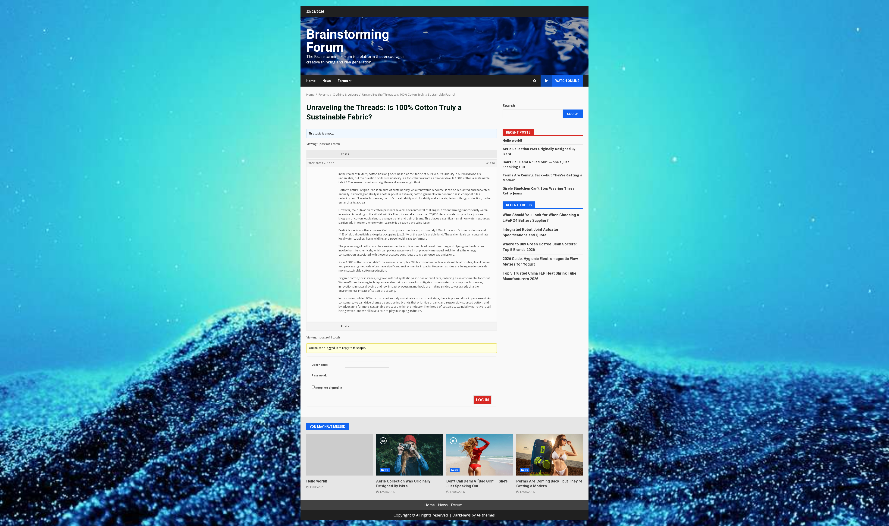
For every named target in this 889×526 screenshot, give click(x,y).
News (326, 81)
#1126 (490, 163)
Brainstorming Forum (347, 41)
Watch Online (567, 81)
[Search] (534, 81)
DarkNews (461, 515)
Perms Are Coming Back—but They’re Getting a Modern (549, 455)
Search (509, 105)
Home (311, 81)
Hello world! (512, 140)
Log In (482, 399)
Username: (320, 365)
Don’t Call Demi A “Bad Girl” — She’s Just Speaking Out (479, 455)
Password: (319, 375)
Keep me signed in (328, 388)
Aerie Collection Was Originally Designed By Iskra (409, 455)
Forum (343, 81)
